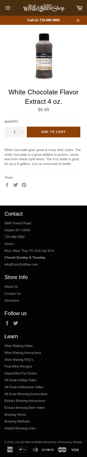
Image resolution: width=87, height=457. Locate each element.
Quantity (11, 121)
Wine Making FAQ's (18, 360)
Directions (11, 300)
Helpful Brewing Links (20, 428)
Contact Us (12, 293)
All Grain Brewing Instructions (26, 394)
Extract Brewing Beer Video (24, 407)
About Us (11, 286)
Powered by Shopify (70, 442)
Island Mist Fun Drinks (20, 373)
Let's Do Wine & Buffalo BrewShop (35, 442)
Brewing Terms (15, 414)
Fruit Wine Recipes (18, 366)
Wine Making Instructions (22, 353)
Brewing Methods (17, 421)
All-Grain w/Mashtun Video (23, 387)
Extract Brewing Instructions (25, 401)
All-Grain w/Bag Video (20, 380)
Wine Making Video (18, 346)
